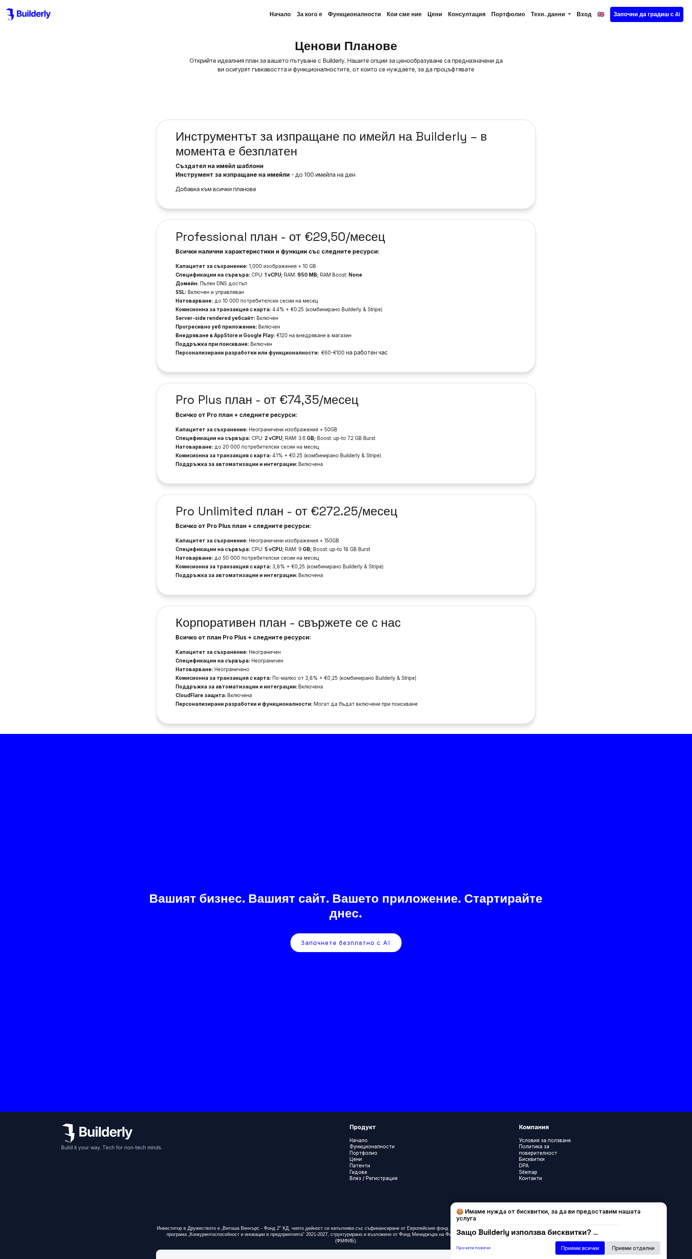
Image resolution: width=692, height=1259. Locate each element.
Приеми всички (580, 1248)
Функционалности (354, 14)
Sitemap (528, 1172)
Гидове (358, 1172)
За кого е (309, 14)
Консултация (466, 14)
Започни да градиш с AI (646, 14)
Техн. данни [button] (549, 14)
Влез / (357, 1178)
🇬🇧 (600, 14)
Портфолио (508, 14)
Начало (280, 14)
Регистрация (382, 1178)
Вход (584, 14)
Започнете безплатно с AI (346, 942)
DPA (524, 1165)
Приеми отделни (633, 1248)
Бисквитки (532, 1159)
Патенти (360, 1165)
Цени (434, 14)
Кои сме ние (404, 14)
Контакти (530, 1178)
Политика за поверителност (538, 1150)
